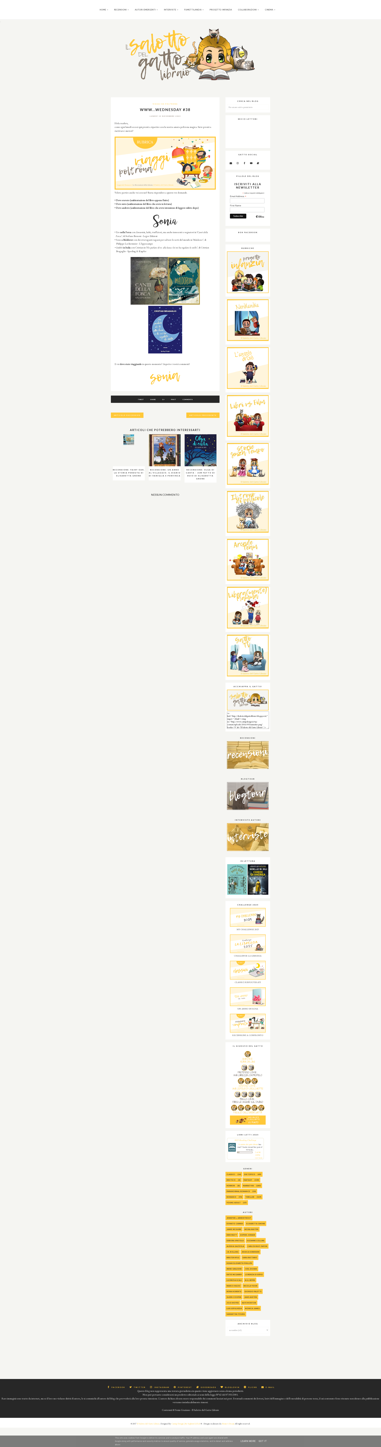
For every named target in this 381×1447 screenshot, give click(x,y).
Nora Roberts (234, 1291)
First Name (235, 205)
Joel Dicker (251, 1269)
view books (259, 1158)
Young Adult (234, 1203)
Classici (231, 1174)
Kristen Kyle (233, 1257)
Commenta (187, 399)
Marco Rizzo (234, 1286)
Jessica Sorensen (250, 1252)
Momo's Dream (228, 1423)
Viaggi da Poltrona (165, 104)
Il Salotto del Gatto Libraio (148, 1423)
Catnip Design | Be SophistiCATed (185, 1423)
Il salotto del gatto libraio (248, 1144)
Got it (263, 1441)
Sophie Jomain (247, 1235)
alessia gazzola (235, 1246)
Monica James (252, 1308)
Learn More (248, 1441)
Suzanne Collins (255, 1240)
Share (153, 399)
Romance (231, 1197)
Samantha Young (236, 1314)
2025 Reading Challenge (245, 1140)
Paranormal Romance (238, 1191)
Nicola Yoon (250, 1286)
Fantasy (248, 1180)
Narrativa (248, 1186)
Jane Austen (250, 1297)
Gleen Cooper (234, 1297)
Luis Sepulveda (234, 1308)
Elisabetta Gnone (255, 1224)
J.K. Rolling (233, 1252)
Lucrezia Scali (234, 1280)
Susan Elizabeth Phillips (239, 1263)
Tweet (141, 399)
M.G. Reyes (250, 1280)
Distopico (249, 1174)
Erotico (231, 1180)
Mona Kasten (251, 1229)
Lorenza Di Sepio (254, 1274)
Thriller (249, 1197)
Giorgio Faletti (253, 1291)
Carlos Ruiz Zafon (257, 1246)
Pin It (173, 399)
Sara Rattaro (250, 1257)
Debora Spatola (235, 1240)
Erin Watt (232, 1235)
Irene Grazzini (234, 1269)
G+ (163, 399)
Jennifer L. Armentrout (239, 1218)
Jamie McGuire (234, 1229)
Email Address (238, 196)
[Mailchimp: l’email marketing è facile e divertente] (260, 219)
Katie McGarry (234, 1274)
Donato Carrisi (235, 1224)
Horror (231, 1186)
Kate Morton (249, 1303)
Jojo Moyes (233, 1303)
